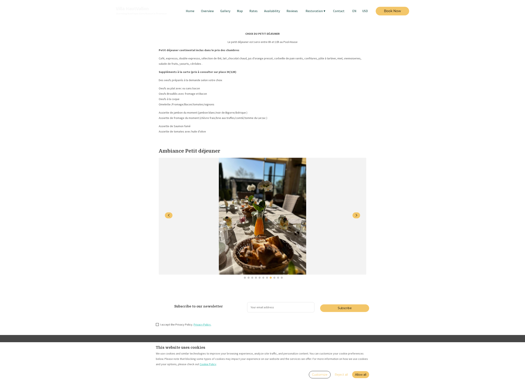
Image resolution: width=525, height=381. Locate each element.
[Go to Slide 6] (263, 278)
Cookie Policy (208, 364)
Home (190, 11)
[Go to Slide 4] (256, 278)
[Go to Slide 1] (245, 278)
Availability (272, 11)
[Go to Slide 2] (249, 278)
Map (240, 11)
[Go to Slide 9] (274, 278)
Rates (253, 11)
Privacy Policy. (202, 324)
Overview (207, 11)
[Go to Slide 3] (252, 278)
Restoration (315, 11)
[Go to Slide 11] (282, 278)
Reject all (341, 374)
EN (354, 11)
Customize (320, 374)
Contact (339, 11)
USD (365, 11)
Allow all (360, 374)
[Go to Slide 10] (278, 278)
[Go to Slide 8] (271, 278)
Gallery (225, 11)
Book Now (392, 11)
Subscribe (345, 308)
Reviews (292, 11)
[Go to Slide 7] (267, 278)
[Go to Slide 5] (260, 278)
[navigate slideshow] (168, 215)
